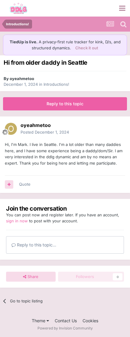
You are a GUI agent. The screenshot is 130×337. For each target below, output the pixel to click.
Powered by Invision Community (65, 328)
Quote (25, 184)
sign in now (17, 220)
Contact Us (66, 320)
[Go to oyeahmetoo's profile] (11, 129)
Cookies (90, 320)
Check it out (86, 47)
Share (32, 276)
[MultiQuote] (9, 184)
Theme (39, 320)
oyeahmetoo (22, 78)
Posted (45, 132)
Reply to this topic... (36, 244)
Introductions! (56, 84)
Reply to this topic (65, 103)
